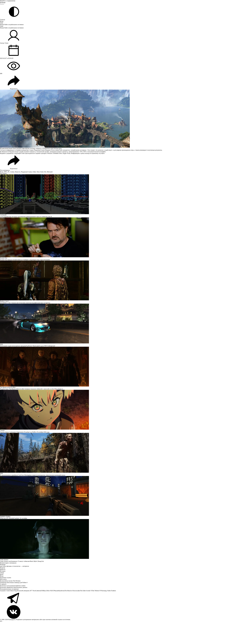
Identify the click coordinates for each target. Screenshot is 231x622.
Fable (1, 23)
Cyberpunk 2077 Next (29, 590)
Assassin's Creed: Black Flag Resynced (11, 590)
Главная (2, 19)
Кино (1, 574)
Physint (56, 590)
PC (9, 172)
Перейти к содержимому (7, 1)
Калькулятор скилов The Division (10, 581)
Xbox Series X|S (41, 172)
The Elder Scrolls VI (86, 590)
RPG (5, 172)
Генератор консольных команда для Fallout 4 (13, 582)
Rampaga (2, 2)
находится (66, 150)
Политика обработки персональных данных (13, 587)
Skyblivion (61, 590)
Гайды (2, 572)
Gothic (37, 590)
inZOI (41, 590)
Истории (2, 571)
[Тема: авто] (14, 12)
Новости (17, 172)
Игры (1, 21)
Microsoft (49, 172)
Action (12, 172)
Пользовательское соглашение (9, 589)
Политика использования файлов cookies (12, 586)
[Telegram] (115, 598)
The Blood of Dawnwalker (72, 590)
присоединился (30, 153)
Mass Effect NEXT (48, 590)
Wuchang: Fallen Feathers (108, 590)
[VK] (115, 612)
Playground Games (26, 172)
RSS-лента (3, 579)
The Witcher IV (96, 590)
